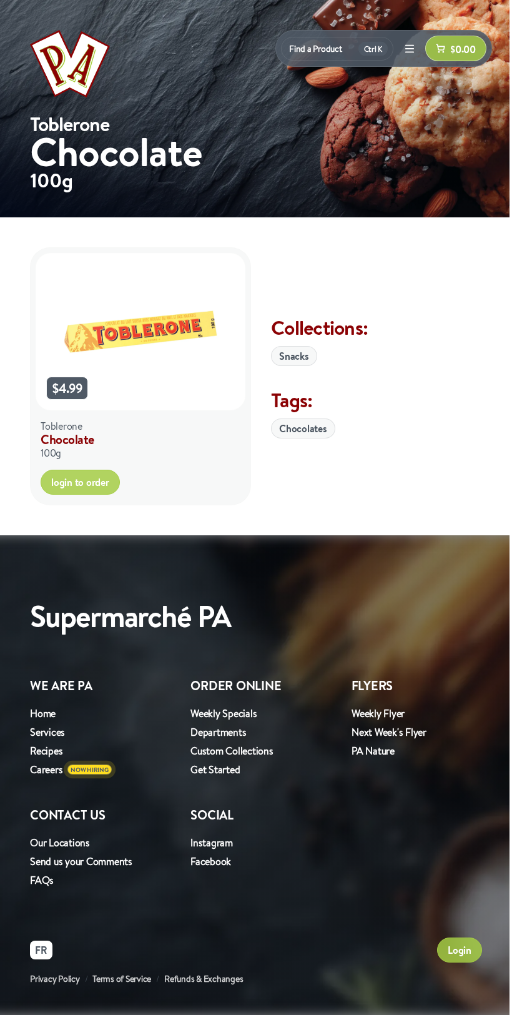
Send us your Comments (81, 861)
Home (43, 713)
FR (41, 950)
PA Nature (373, 751)
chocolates (303, 428)
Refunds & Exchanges (203, 979)
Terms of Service (121, 979)
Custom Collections (231, 751)
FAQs (42, 880)
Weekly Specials (223, 713)
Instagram (211, 842)
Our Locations (60, 842)
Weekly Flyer (378, 713)
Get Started (215, 769)
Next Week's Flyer (389, 732)
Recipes (46, 751)
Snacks (294, 356)
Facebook (210, 861)
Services (47, 732)
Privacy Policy (55, 979)
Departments (218, 732)
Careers (46, 769)
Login (459, 950)
